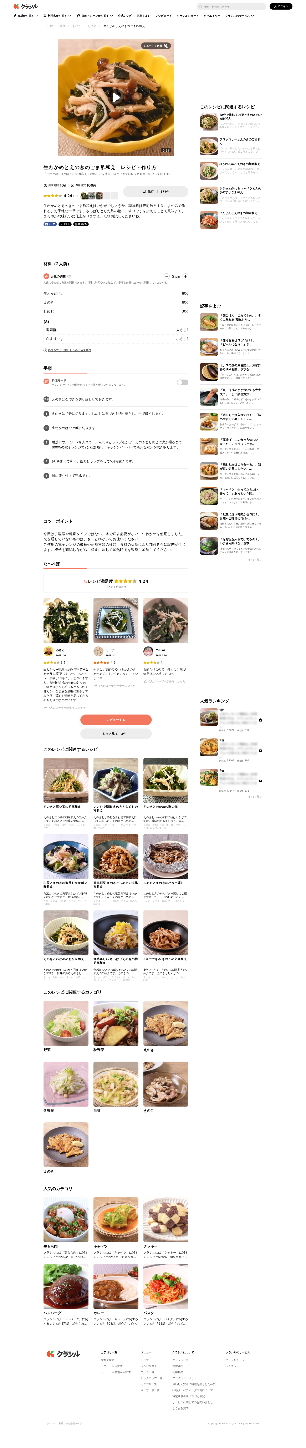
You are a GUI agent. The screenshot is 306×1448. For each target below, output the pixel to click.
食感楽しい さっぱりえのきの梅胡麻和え (115, 960)
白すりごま (55, 339)
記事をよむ (144, 15)
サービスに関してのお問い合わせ (192, 1402)
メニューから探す (112, 1366)
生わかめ (51, 293)
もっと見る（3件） (115, 733)
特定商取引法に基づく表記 (188, 1396)
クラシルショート (188, 15)
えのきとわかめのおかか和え (64, 959)
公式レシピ (125, 15)
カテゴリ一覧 (149, 1384)
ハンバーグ (52, 1313)
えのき (49, 302)
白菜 (97, 1110)
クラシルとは (180, 1360)
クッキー (150, 1246)
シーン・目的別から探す (116, 1372)
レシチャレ (232, 1366)
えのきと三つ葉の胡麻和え (62, 806)
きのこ (148, 1110)
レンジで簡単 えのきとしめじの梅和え (115, 808)
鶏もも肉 (51, 1246)
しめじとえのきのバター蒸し (163, 882)
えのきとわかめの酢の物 (160, 806)
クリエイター (212, 15)
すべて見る (255, 560)
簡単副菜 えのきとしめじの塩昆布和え (115, 884)
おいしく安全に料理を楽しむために (194, 1384)
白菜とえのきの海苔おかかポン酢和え (65, 884)
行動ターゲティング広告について (192, 1390)
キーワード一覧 (150, 1390)
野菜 (47, 1050)
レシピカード (163, 15)
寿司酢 (51, 330)
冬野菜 (49, 1110)
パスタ (148, 1313)
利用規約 (177, 1372)
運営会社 (177, 1366)
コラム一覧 (147, 1372)
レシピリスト (149, 1366)
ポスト (66, 224)
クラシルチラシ (235, 1360)
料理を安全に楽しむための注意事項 (69, 350)
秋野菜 (98, 1050)
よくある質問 (180, 1408)
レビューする (116, 719)
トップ (145, 1360)
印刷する (82, 224)
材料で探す (107, 1360)
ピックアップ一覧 (151, 1378)
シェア (52, 224)
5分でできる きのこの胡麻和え (165, 959)
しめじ (49, 311)
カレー (98, 1313)
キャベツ (100, 1246)
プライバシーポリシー (185, 1378)
